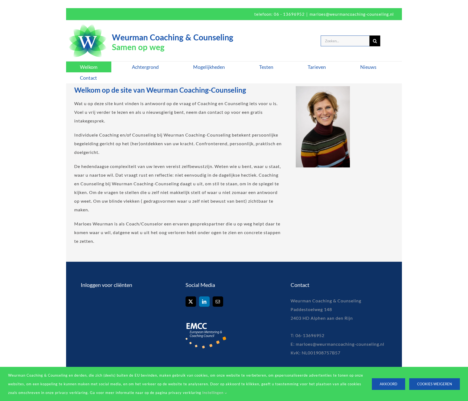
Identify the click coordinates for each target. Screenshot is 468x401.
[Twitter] (191, 301)
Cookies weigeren (434, 384)
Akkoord (388, 384)
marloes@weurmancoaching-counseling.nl (352, 14)
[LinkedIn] (204, 301)
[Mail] (218, 301)
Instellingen (213, 392)
